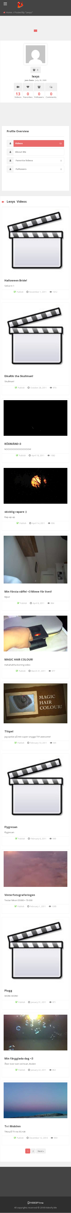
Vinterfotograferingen (19, 895)
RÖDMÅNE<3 (12, 444)
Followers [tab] (38, 169)
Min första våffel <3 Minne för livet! (28, 591)
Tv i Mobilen (12, 1126)
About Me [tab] (20, 151)
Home (9, 12)
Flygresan (10, 827)
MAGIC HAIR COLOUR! (18, 659)
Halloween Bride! (15, 280)
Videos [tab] (38, 143)
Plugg (8, 990)
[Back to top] (60, 1205)
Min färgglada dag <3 (18, 1058)
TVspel (8, 731)
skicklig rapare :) (15, 512)
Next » (41, 1151)
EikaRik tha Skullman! (18, 376)
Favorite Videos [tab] (38, 160)
